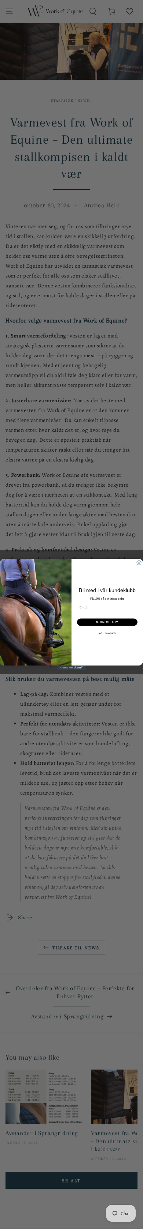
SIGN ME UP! (107, 622)
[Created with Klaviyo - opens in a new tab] (71, 668)
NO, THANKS (107, 633)
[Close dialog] (139, 563)
